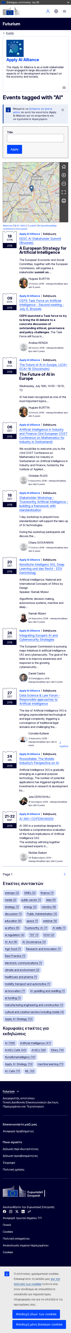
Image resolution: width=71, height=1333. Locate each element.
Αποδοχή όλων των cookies (36, 1314)
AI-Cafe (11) (12, 1071)
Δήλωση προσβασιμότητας (20, 1156)
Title (10, 132)
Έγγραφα (9, 1162)
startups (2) (12, 893)
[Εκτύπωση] (63, 201)
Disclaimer (22, 229)
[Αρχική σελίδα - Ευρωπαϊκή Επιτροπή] (11, 11)
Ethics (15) (57, 1050)
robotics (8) (49, 907)
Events (10, 33)
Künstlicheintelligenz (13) (20, 1057)
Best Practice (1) (15, 956)
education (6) (13, 921)
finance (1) (47, 893)
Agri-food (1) (13, 949)
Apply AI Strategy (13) (19, 1019)
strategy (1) (12, 907)
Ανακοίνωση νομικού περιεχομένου (25, 1245)
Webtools (8, 225)
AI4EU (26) (38, 1050)
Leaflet (32, 225)
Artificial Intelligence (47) (35, 1043)
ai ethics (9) (12, 928)
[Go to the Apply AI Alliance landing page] (15, 56)
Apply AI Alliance (22, 59)
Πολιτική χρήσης (13, 1169)
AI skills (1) (59, 928)
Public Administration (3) (42, 914)
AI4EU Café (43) (16, 1050)
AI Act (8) (11, 942)
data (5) (51, 900)
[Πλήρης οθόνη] (63, 192)
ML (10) (30, 1071)
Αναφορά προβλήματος (18, 1131)
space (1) (32, 921)
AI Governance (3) (34, 942)
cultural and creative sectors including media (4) (34, 1012)
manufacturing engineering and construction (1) (34, 1005)
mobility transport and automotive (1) (27, 984)
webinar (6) (50, 921)
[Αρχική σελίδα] (63, 166)
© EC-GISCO (20, 225)
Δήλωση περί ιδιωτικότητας (21, 1149)
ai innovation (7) (15, 991)
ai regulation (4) (14, 935)
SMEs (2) (30, 893)
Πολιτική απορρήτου (16, 1238)
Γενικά (7, 1225)
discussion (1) (13, 914)
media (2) (11, 900)
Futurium (11, 23)
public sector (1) (31, 900)
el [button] (56, 11)
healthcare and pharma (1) (21, 977)
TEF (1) (34, 935)
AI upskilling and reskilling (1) (47, 991)
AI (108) (10, 1043)
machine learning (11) (51, 1064)
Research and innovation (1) (43, 949)
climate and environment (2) (22, 970)
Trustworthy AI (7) (36, 928)
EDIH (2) (48, 935)
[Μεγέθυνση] (63, 175)
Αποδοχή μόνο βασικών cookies (39, 1324)
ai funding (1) (13, 998)
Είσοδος (48, 11)
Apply (15, 149)
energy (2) (30, 907)
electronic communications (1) (23, 963)
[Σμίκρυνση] (63, 183)
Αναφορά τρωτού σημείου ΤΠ (22, 1218)
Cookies (8, 1231)
